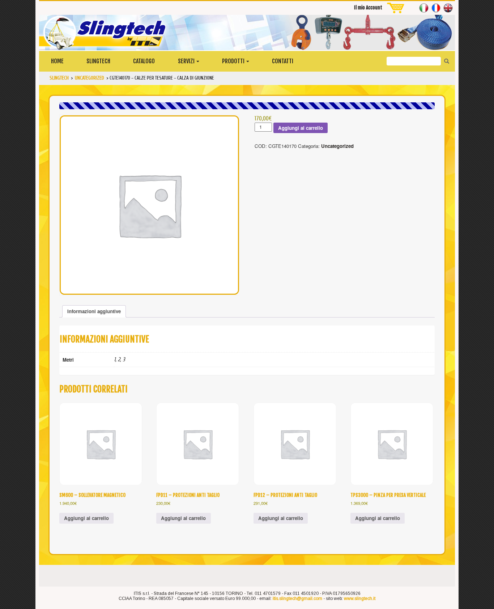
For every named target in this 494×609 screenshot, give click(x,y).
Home (57, 61)
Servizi (187, 61)
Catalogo (144, 61)
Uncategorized (337, 145)
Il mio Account (368, 7)
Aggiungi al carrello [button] (86, 518)
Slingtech (98, 61)
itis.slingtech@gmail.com (297, 598)
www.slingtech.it (359, 598)
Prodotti (234, 61)
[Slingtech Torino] (247, 32)
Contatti (282, 61)
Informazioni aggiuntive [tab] (94, 311)
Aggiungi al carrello (300, 127)
